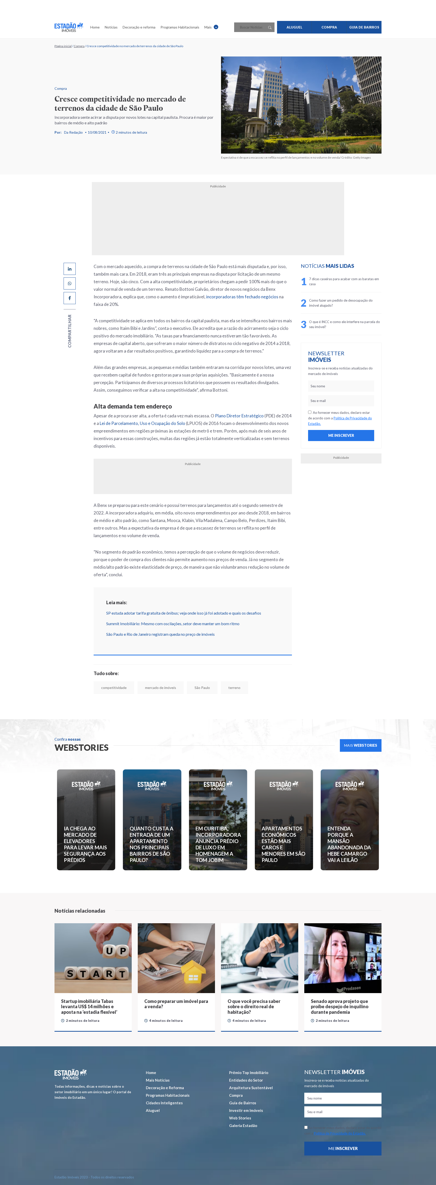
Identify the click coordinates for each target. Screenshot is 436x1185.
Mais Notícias (158, 1080)
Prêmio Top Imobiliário (248, 1072)
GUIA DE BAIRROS (364, 27)
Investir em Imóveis (246, 1110)
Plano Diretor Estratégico (239, 415)
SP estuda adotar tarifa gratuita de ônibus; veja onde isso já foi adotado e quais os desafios (183, 613)
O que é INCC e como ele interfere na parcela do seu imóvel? (344, 324)
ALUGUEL (294, 27)
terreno (234, 687)
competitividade (114, 687)
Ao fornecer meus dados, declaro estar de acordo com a (340, 418)
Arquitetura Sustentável (251, 1087)
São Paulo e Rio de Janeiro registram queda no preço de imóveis (160, 634)
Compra (79, 46)
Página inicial (63, 46)
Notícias (111, 27)
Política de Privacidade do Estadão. (340, 1133)
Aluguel (153, 1110)
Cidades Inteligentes (164, 1103)
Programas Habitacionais (179, 27)
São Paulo (202, 687)
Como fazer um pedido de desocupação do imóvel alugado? (341, 302)
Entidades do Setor (246, 1080)
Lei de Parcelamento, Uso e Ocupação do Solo (142, 423)
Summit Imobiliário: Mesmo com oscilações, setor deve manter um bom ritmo (172, 623)
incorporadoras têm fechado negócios (242, 296)
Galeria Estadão (243, 1125)
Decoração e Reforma (165, 1087)
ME (343, 1148)
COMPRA (329, 27)
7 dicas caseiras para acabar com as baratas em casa (344, 281)
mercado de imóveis (160, 687)
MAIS (360, 745)
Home (95, 27)
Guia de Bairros (242, 1103)
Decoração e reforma (139, 27)
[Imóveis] (70, 1074)
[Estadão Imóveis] (68, 27)
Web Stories (240, 1118)
